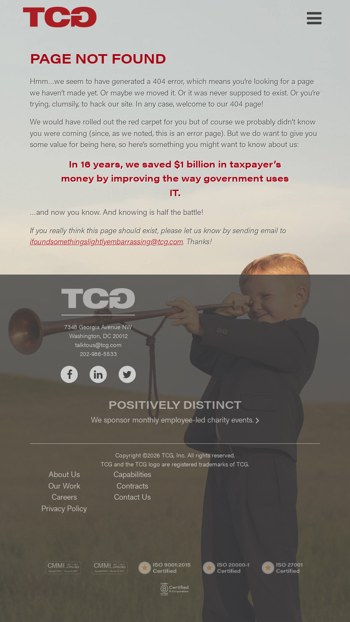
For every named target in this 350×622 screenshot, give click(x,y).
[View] (175, 425)
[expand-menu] (314, 18)
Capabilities (132, 474)
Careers (64, 496)
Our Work (64, 485)
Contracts (132, 485)
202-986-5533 (98, 353)
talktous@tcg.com (98, 344)
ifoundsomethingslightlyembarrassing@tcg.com (106, 241)
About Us (64, 474)
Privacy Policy (64, 508)
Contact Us (132, 496)
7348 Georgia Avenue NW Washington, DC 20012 (98, 331)
